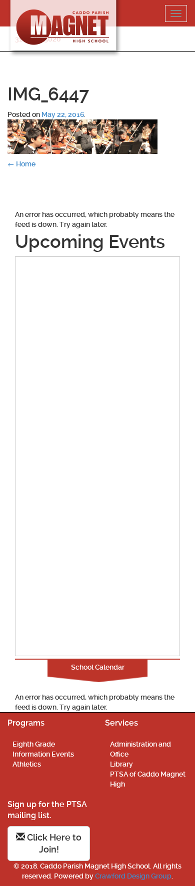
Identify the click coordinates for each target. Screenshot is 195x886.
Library (121, 764)
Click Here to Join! (53, 843)
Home (22, 164)
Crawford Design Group (133, 876)
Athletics (26, 764)
